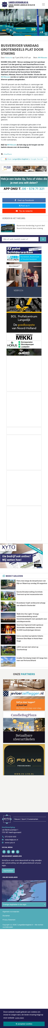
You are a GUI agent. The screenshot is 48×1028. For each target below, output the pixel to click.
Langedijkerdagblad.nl (18, 2)
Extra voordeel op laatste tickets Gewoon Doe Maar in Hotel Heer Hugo (30, 638)
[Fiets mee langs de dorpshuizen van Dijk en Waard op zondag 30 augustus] (8, 585)
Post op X (25, 205)
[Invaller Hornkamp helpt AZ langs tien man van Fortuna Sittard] (8, 662)
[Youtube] (13, 852)
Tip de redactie (26, 211)
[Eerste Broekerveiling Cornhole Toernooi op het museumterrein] (8, 596)
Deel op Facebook (26, 200)
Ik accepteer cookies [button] (24, 1024)
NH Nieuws (42, 58)
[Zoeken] (43, 239)
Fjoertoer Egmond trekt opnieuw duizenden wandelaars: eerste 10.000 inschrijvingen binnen (30, 627)
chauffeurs (7, 154)
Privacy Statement (9, 920)
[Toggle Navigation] (43, 4)
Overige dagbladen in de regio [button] (14, 904)
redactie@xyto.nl (11, 840)
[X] (8, 852)
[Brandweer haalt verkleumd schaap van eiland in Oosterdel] (8, 607)
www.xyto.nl (10, 843)
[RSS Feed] (18, 852)
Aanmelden (8, 871)
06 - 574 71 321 (33, 189)
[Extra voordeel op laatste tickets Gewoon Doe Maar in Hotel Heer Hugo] (8, 640)
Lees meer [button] (19, 1018)
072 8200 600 (10, 837)
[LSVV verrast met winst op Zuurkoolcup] (8, 651)
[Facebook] (4, 852)
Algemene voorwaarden (11, 911)
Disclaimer (6, 916)
